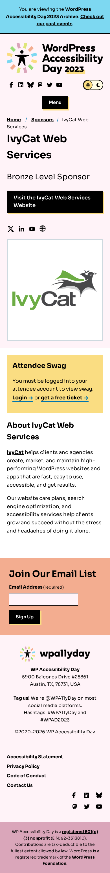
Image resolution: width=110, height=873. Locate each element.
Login (19, 398)
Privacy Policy (23, 766)
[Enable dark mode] (93, 85)
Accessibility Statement (35, 757)
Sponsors (42, 120)
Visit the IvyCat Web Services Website (52, 201)
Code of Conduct (26, 776)
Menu (55, 102)
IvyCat (15, 452)
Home (14, 120)
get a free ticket (61, 398)
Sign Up (25, 617)
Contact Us (20, 785)
